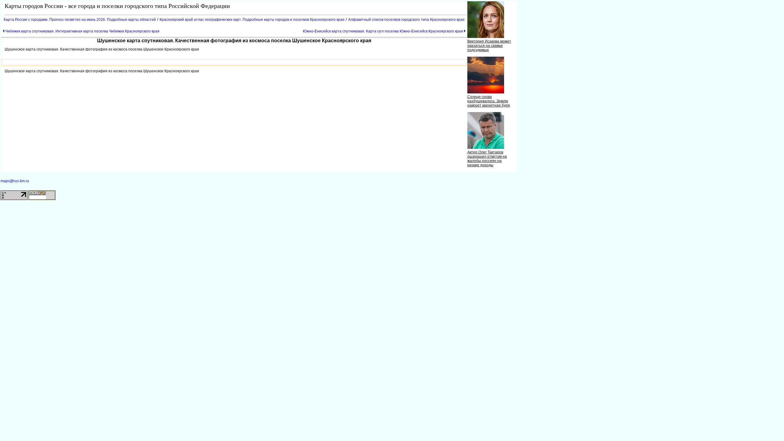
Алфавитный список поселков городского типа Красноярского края (406, 19)
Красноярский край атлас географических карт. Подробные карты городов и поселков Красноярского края (252, 19)
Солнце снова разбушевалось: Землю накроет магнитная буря (488, 101)
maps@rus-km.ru (15, 181)
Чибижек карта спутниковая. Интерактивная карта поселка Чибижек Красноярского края (82, 31)
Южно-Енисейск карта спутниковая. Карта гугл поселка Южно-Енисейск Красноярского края (383, 31)
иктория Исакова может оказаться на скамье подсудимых (489, 45)
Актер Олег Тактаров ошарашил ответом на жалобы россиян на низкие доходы (487, 158)
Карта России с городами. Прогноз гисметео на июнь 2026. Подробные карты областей (80, 19)
